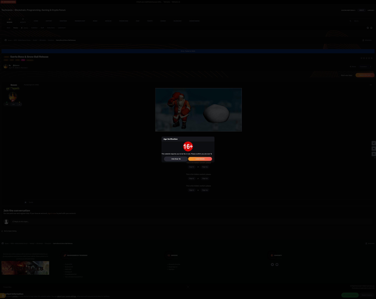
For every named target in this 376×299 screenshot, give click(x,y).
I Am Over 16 (176, 159)
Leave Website (200, 159)
